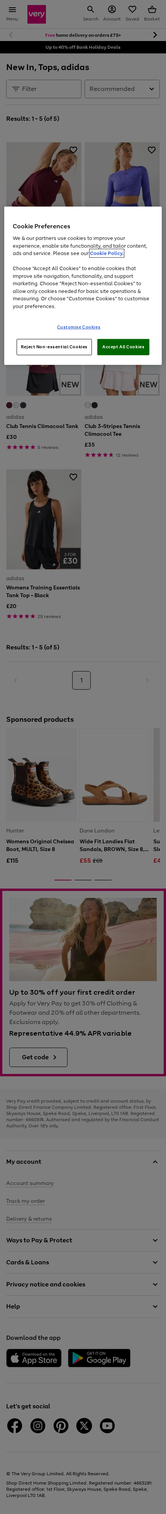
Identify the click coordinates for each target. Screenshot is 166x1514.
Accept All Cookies (123, 347)
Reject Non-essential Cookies (54, 347)
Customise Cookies (79, 327)
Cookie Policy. (107, 253)
